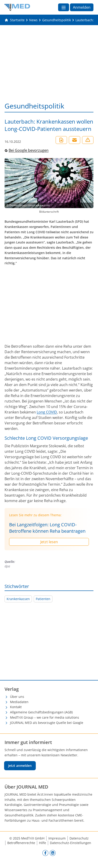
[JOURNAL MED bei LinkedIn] (52, 853)
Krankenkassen (18, 599)
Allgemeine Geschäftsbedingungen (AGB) (41, 712)
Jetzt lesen (49, 541)
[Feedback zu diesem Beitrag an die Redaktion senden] (87, 140)
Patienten (43, 599)
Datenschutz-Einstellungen (70, 843)
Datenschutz (79, 838)
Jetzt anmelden (20, 765)
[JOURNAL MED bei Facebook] (45, 853)
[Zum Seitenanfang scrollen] (89, 854)
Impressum (57, 838)
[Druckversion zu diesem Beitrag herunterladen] (61, 140)
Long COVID (47, 412)
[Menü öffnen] (63, 7)
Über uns (17, 696)
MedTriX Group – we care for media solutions (44, 717)
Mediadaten (19, 702)
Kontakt (16, 707)
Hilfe (42, 843)
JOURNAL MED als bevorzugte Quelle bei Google (46, 722)
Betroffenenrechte (21, 843)
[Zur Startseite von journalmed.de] (17, 7)
